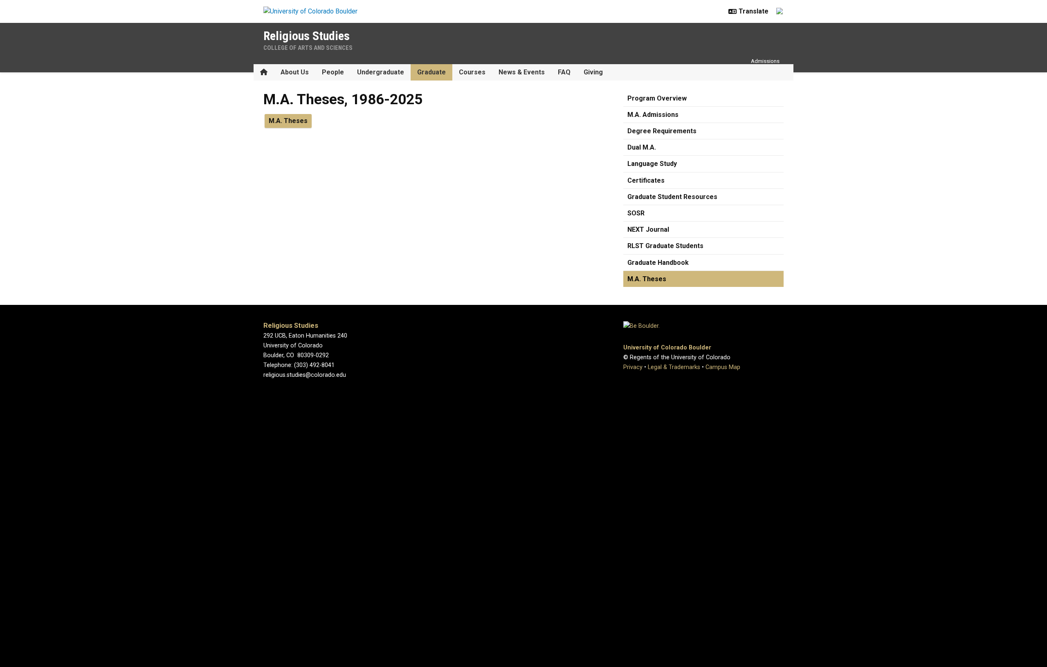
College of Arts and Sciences (308, 47)
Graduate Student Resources (672, 197)
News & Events (522, 72)
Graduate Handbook (658, 262)
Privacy (633, 367)
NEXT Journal (648, 229)
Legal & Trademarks (674, 367)
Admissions (765, 61)
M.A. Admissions (653, 115)
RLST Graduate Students (665, 246)
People (333, 72)
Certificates (646, 180)
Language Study (652, 164)
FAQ (564, 72)
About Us (295, 72)
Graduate (431, 72)
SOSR (636, 213)
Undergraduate (380, 72)
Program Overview (657, 98)
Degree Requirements (662, 131)
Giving (593, 72)
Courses (472, 72)
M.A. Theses (646, 279)
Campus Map (722, 367)
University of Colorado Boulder (667, 347)
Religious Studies (306, 36)
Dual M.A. (641, 147)
